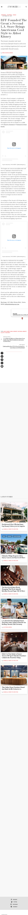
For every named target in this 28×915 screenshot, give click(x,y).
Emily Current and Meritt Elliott (10, 76)
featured (20, 331)
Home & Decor (5, 634)
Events (4, 601)
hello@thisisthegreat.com (12, 304)
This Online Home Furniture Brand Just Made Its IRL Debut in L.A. (13, 688)
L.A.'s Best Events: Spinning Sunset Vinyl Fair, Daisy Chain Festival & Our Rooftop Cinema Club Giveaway (14, 622)
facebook (15, 899)
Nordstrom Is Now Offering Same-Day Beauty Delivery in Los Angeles (13, 525)
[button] (22, 318)
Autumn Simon (7, 627)
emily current (13, 331)
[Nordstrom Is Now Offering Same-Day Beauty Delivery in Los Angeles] (14, 512)
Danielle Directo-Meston (10, 529)
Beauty (4, 504)
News (9, 504)
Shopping (9, 14)
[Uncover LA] (14, 7)
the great (7, 332)
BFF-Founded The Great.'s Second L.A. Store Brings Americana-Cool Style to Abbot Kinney (14, 28)
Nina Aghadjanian (7, 52)
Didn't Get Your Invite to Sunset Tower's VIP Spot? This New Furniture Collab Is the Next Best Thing (14, 656)
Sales (4, 567)
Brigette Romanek (9, 124)
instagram (15, 904)
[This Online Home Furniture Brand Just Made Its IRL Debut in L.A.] (14, 675)
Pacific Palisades (17, 536)
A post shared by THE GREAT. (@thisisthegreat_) (14, 164)
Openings (3, 14)
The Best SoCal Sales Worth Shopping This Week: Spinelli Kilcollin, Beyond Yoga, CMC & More (13, 589)
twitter (15, 901)
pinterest (15, 906)
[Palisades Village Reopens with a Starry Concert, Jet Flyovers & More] (14, 544)
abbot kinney (6, 331)
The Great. (19, 72)
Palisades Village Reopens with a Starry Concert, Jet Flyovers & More (13, 557)
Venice (14, 14)
